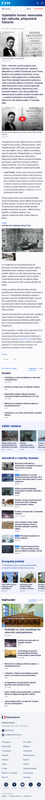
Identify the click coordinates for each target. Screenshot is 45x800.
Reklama (26, 746)
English (4, 796)
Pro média (27, 742)
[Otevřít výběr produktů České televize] (42, 3)
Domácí (6, 359)
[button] (22, 119)
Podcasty (5, 759)
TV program (6, 742)
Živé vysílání (6, 746)
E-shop (4, 768)
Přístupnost (27, 796)
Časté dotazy (28, 773)
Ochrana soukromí (15, 796)
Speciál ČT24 (24, 339)
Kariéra (26, 764)
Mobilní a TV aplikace (9, 773)
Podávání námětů (29, 768)
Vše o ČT (5, 777)
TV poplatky (6, 751)
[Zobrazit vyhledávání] (37, 3)
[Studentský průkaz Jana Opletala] (22, 44)
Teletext (5, 755)
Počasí (4, 764)
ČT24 (14, 359)
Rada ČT (26, 759)
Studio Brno (27, 751)
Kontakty (26, 777)
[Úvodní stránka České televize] (11, 717)
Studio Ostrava (28, 755)
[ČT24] (6, 3)
